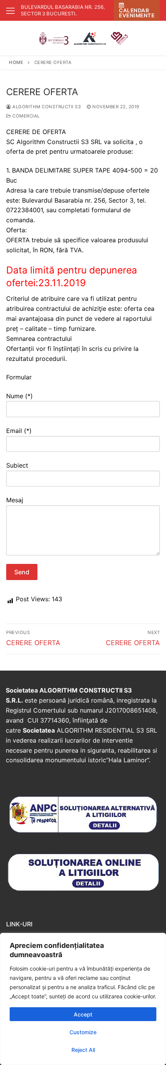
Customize (83, 1032)
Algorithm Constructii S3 (46, 106)
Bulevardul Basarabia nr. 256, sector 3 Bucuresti (63, 10)
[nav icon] (10, 10)
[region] (83, 999)
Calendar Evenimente (136, 12)
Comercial (25, 116)
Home (16, 62)
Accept (83, 1014)
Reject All (83, 1050)
